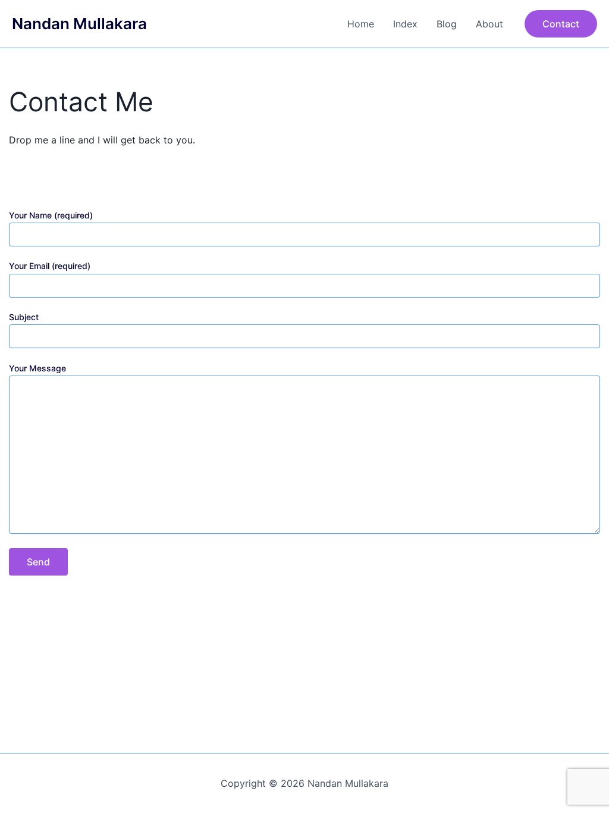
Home (360, 24)
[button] (561, 23)
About (489, 24)
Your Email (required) (49, 266)
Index (405, 24)
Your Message (37, 368)
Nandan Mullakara (79, 23)
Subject (24, 317)
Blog (447, 24)
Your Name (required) (51, 215)
